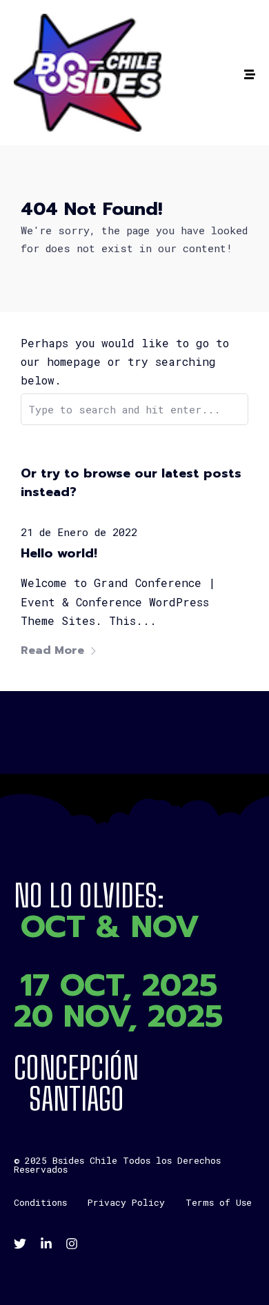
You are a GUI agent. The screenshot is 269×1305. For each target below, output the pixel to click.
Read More (52, 650)
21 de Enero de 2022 (79, 532)
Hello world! (59, 553)
